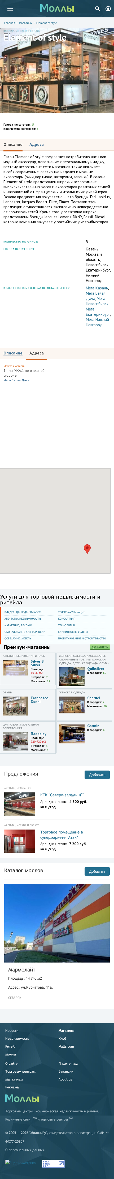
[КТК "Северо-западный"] (19, 804)
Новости (11, 1031)
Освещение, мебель (18, 638)
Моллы (10, 1054)
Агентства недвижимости (23, 618)
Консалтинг (66, 618)
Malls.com (66, 1046)
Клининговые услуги (73, 631)
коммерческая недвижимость (59, 1111)
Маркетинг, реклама (18, 625)
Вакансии (66, 1071)
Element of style (46, 22)
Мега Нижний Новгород (97, 322)
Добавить (100, 647)
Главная (9, 22)
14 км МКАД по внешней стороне (24, 373)
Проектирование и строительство (82, 638)
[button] (87, 549)
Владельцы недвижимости (23, 612)
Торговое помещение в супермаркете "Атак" (61, 835)
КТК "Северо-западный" (62, 795)
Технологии (66, 625)
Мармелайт (21, 969)
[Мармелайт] (57, 923)
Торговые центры (19, 1111)
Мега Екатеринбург (98, 312)
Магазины (25, 22)
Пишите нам (68, 1063)
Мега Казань (97, 287)
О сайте (11, 1063)
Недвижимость (17, 1038)
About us (65, 1079)
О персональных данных (24, 1150)
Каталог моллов (23, 870)
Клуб (62, 1038)
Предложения (21, 774)
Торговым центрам (20, 1071)
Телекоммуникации (71, 612)
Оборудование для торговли (25, 631)
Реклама (12, 1087)
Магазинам (14, 1079)
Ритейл (10, 1046)
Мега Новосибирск (97, 301)
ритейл (92, 1111)
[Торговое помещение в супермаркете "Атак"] (19, 841)
